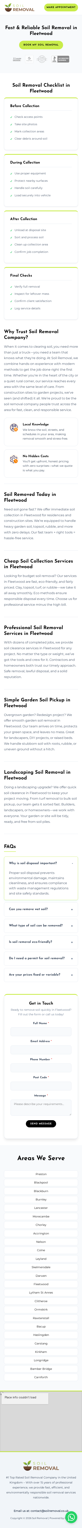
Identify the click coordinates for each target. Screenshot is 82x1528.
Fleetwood (41, 1284)
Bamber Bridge (41, 1369)
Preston (41, 1174)
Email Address (41, 1041)
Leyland (41, 1259)
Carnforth (41, 1377)
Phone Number (41, 1059)
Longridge (41, 1360)
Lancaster (41, 1208)
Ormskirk (41, 1309)
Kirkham (41, 1352)
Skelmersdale (41, 1267)
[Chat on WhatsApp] (71, 1517)
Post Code (41, 1077)
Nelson (41, 1242)
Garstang (41, 1343)
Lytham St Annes (41, 1292)
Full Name (41, 1023)
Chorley (41, 1225)
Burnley (41, 1199)
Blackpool (41, 1182)
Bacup (41, 1326)
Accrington (41, 1233)
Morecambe (41, 1216)
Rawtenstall (41, 1318)
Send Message (41, 1124)
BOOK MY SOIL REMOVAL (41, 45)
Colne (41, 1250)
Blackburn (41, 1191)
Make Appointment (61, 7)
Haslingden (41, 1335)
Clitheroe (41, 1301)
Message (41, 1095)
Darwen (41, 1276)
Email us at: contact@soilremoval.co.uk (41, 1511)
